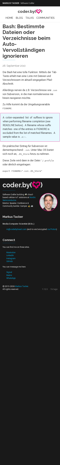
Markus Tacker (21, 286)
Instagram (11, 258)
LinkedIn (10, 255)
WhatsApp (11, 278)
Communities (45, 17)
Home (9, 17)
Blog (19, 17)
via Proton (51, 229)
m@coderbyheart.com (16, 229)
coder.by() (30, 11)
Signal (9, 272)
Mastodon (11, 252)
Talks (29, 17)
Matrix (9, 275)
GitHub (9, 261)
